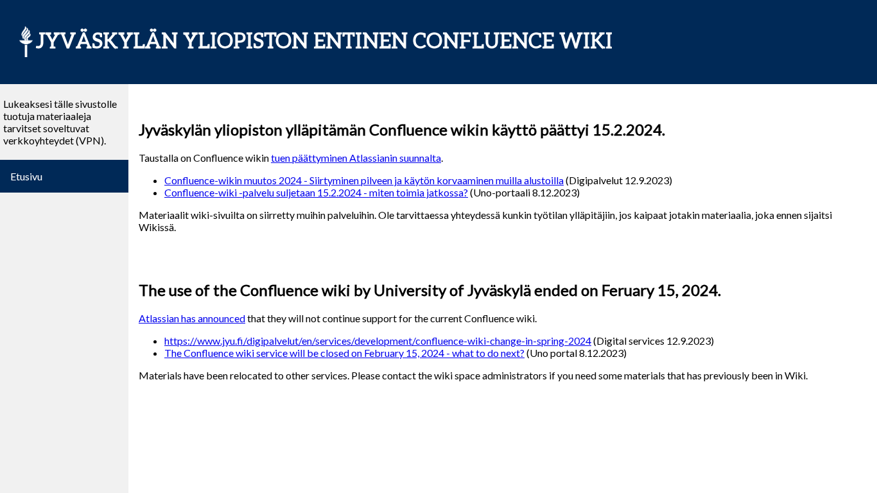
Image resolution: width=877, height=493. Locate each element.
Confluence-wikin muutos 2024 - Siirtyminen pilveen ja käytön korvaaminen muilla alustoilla (364, 180)
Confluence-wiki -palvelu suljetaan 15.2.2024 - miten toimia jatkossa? (316, 192)
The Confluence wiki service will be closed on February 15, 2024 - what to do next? (344, 353)
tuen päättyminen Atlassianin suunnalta (356, 157)
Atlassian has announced (192, 318)
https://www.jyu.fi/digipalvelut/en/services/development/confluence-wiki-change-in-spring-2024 (377, 340)
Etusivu (26, 176)
